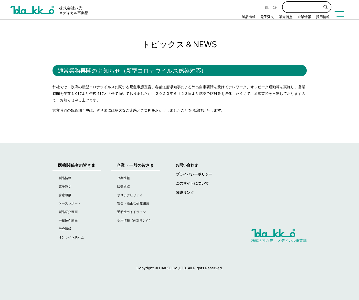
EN (267, 8)
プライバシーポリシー (194, 174)
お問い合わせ (187, 165)
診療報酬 (65, 195)
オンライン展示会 (71, 237)
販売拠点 (286, 17)
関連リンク (185, 192)
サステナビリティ (130, 195)
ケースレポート (70, 203)
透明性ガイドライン (131, 212)
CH (275, 8)
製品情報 (248, 17)
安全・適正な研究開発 (133, 203)
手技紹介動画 (68, 220)
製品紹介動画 (68, 212)
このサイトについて (192, 183)
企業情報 (304, 17)
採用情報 (323, 17)
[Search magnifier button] (325, 7)
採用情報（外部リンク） (134, 220)
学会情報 (65, 229)
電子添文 (267, 17)
